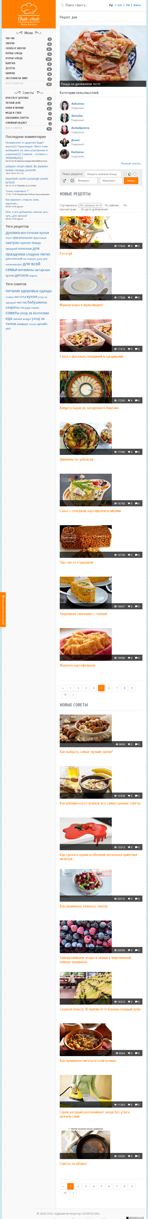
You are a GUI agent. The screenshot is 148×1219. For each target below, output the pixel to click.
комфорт (22, 324)
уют (8, 328)
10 (64, 694)
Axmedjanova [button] (80, 128)
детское (22, 275)
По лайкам (112, 205)
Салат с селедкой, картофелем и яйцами (90, 511)
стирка (9, 297)
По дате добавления (94, 209)
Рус (111, 5)
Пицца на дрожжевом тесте (80, 84)
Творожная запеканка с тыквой (83, 614)
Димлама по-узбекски (76, 459)
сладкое (32, 253)
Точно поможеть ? (17, 191)
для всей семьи (23, 266)
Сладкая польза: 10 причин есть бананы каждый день (100, 1009)
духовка (13, 232)
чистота (20, 296)
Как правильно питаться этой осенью (88, 1060)
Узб (128, 5)
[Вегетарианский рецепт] (64, 181)
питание (13, 290)
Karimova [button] (77, 152)
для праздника (22, 251)
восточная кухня (35, 232)
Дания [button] (75, 140)
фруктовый (39, 238)
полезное (25, 248)
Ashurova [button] (77, 103)
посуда (25, 307)
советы (12, 312)
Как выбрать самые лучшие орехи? (86, 752)
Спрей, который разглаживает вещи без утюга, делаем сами (95, 1114)
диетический (14, 258)
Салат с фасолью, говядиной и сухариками (91, 356)
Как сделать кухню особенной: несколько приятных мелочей (98, 856)
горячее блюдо (30, 242)
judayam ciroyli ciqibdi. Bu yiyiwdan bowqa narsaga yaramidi (27, 168)
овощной (11, 248)
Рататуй (66, 253)
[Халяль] (130, 174)
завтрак (12, 242)
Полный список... (131, 163)
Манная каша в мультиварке (81, 305)
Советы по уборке (73, 1163)
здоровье (30, 290)
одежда (45, 290)
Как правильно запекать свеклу (84, 906)
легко (45, 254)
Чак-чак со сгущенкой (76, 562)
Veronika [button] (77, 116)
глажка (35, 307)
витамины (26, 269)
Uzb (120, 5)
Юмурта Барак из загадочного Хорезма (89, 408)
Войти (137, 5)
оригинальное (23, 237)
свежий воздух (22, 319)
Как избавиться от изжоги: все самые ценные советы (100, 803)
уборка (33, 324)
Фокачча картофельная (77, 665)
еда (9, 318)
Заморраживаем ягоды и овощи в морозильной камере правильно (95, 959)
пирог (9, 237)
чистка (22, 302)
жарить (33, 275)
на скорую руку (32, 258)
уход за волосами (34, 312)
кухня (32, 296)
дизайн (42, 324)
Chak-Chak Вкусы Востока (29, 14)
